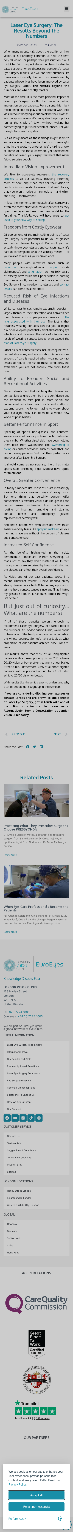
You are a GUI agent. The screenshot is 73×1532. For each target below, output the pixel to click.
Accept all (36, 1495)
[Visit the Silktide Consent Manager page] (60, 1518)
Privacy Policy (17, 1484)
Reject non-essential (36, 1506)
